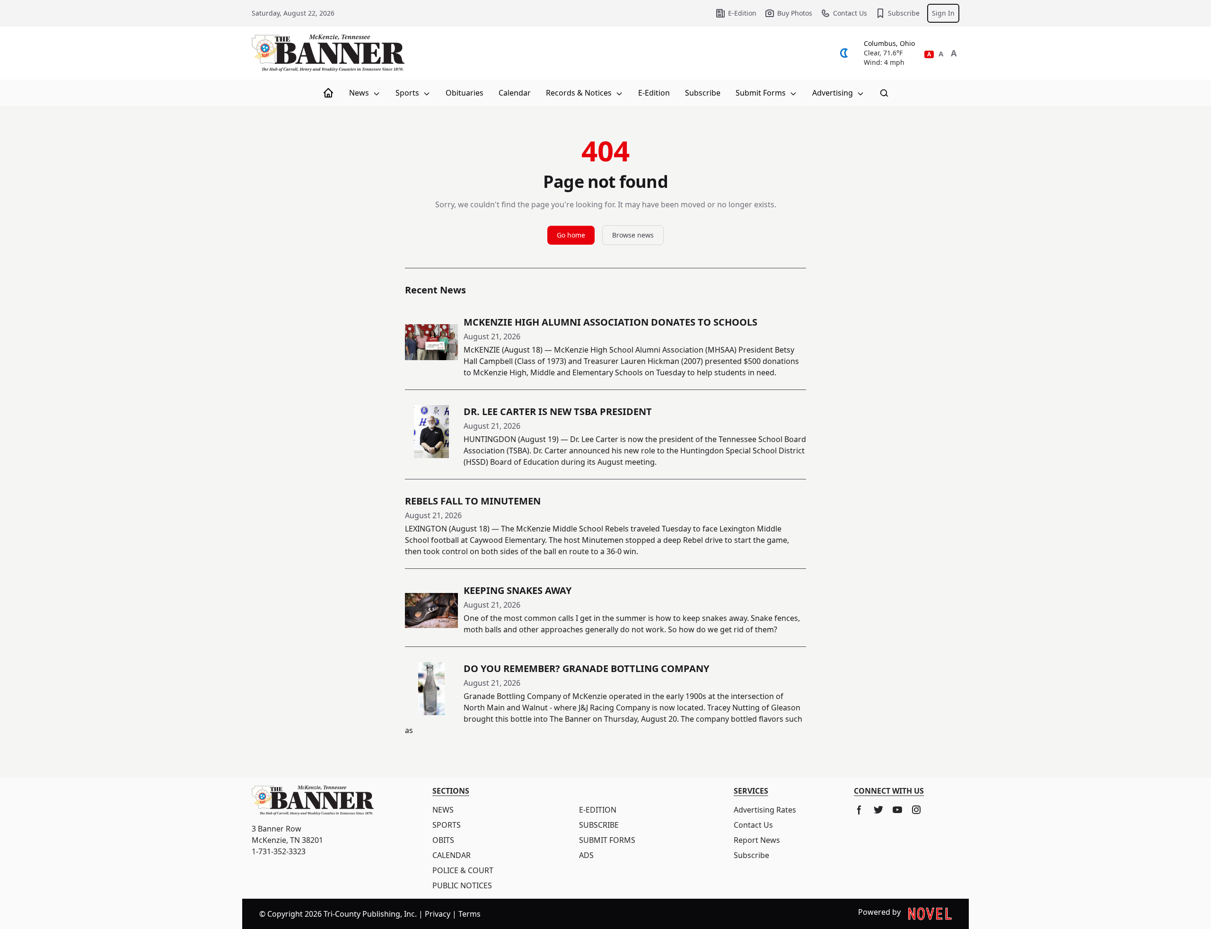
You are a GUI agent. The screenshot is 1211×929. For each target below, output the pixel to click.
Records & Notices (580, 93)
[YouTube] (897, 809)
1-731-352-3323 (279, 851)
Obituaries (464, 93)
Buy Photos (794, 13)
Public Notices (462, 885)
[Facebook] (859, 809)
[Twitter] (878, 809)
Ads (586, 855)
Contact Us (850, 13)
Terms (469, 914)
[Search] (884, 93)
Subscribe (904, 13)
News (360, 93)
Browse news (633, 234)
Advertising (833, 93)
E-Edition (742, 13)
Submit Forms (762, 93)
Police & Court (462, 870)
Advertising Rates (765, 810)
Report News (757, 840)
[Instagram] (916, 809)
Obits (443, 840)
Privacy (437, 914)
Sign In (943, 13)
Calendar (515, 93)
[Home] (328, 93)
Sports (408, 93)
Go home (571, 234)
